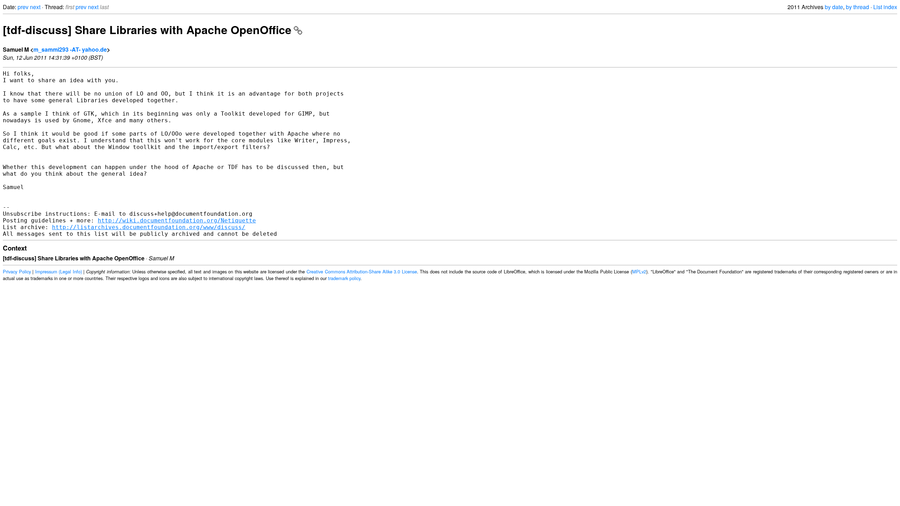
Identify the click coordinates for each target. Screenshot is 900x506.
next (35, 7)
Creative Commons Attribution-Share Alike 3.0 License (362, 271)
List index (885, 7)
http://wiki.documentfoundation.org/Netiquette (177, 220)
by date (834, 7)
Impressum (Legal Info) (58, 271)
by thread (857, 7)
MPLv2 (639, 271)
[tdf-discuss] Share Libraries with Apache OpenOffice (147, 29)
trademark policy (344, 278)
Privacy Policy (17, 271)
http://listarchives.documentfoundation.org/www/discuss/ (148, 227)
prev (23, 7)
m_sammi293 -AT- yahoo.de (70, 49)
